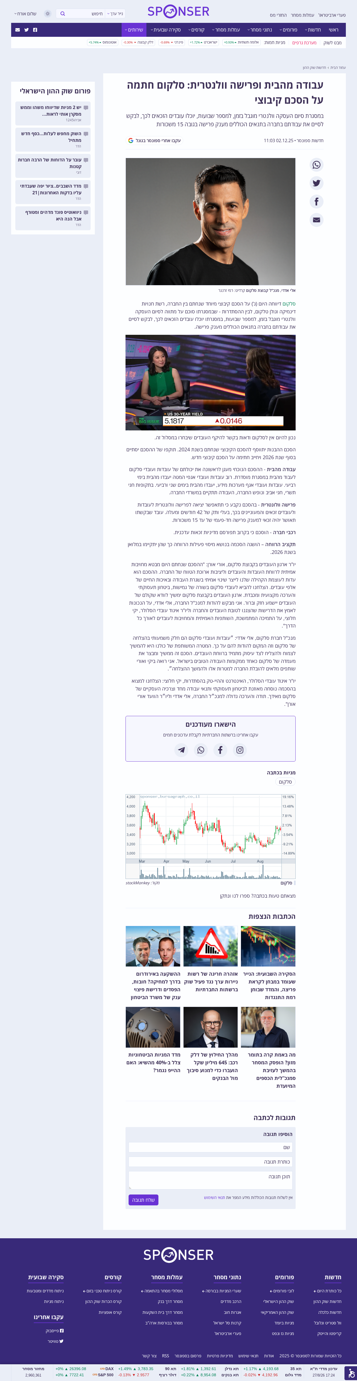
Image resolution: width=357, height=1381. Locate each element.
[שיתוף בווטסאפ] (317, 165)
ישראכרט (203, 42)
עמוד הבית (338, 67)
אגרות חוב (232, 1312)
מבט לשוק (333, 43)
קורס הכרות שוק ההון (103, 1301)
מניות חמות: (274, 42)
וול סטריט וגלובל (327, 1323)
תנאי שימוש (248, 1355)
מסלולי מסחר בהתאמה (163, 1290)
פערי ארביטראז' (332, 15)
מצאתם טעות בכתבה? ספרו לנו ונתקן (258, 895)
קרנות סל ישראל (227, 1323)
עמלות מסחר (302, 15)
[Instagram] (240, 750)
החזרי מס (278, 15)
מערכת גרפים (304, 43)
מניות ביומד (284, 1323)
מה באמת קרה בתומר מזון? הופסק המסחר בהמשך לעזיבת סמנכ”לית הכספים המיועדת (272, 1070)
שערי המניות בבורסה (222, 1290)
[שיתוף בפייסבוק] (317, 202)
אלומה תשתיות (241, 42)
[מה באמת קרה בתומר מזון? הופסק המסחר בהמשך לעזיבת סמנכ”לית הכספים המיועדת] (268, 1027)
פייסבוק (53, 1330)
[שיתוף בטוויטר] (317, 183)
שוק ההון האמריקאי (277, 1312)
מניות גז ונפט (283, 1333)
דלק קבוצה (138, 42)
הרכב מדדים (231, 1301)
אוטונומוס (103, 42)
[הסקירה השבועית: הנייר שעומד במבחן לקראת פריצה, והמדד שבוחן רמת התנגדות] (268, 946)
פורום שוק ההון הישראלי (55, 90)
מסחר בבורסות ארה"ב (164, 1323)
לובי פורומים (283, 1290)
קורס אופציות (110, 1312)
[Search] (63, 13)
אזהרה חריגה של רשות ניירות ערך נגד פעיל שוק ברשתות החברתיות (211, 981)
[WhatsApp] (201, 750)
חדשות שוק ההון (314, 67)
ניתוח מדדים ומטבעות (45, 1290)
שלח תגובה (143, 1199)
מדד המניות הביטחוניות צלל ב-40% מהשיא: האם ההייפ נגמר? (153, 1062)
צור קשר (149, 1355)
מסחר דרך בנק (170, 1301)
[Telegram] (181, 750)
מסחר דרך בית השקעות (163, 1312)
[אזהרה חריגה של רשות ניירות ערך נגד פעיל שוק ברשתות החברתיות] (210, 946)
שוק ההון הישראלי (278, 1301)
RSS (165, 1355)
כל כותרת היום (328, 1290)
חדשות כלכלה (329, 1312)
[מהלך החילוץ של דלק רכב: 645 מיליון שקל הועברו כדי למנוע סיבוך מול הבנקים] (210, 1027)
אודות (269, 1355)
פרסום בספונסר (188, 1355)
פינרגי (171, 42)
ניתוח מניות (54, 1301)
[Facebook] (220, 750)
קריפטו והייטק (329, 1333)
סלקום (289, 303)
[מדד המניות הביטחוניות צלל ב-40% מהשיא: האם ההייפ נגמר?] (153, 1027)
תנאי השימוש (214, 1197)
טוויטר (53, 1341)
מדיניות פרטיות (220, 1355)
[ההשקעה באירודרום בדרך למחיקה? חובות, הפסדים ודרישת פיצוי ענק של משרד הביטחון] (153, 946)
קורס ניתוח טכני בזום (103, 1290)
